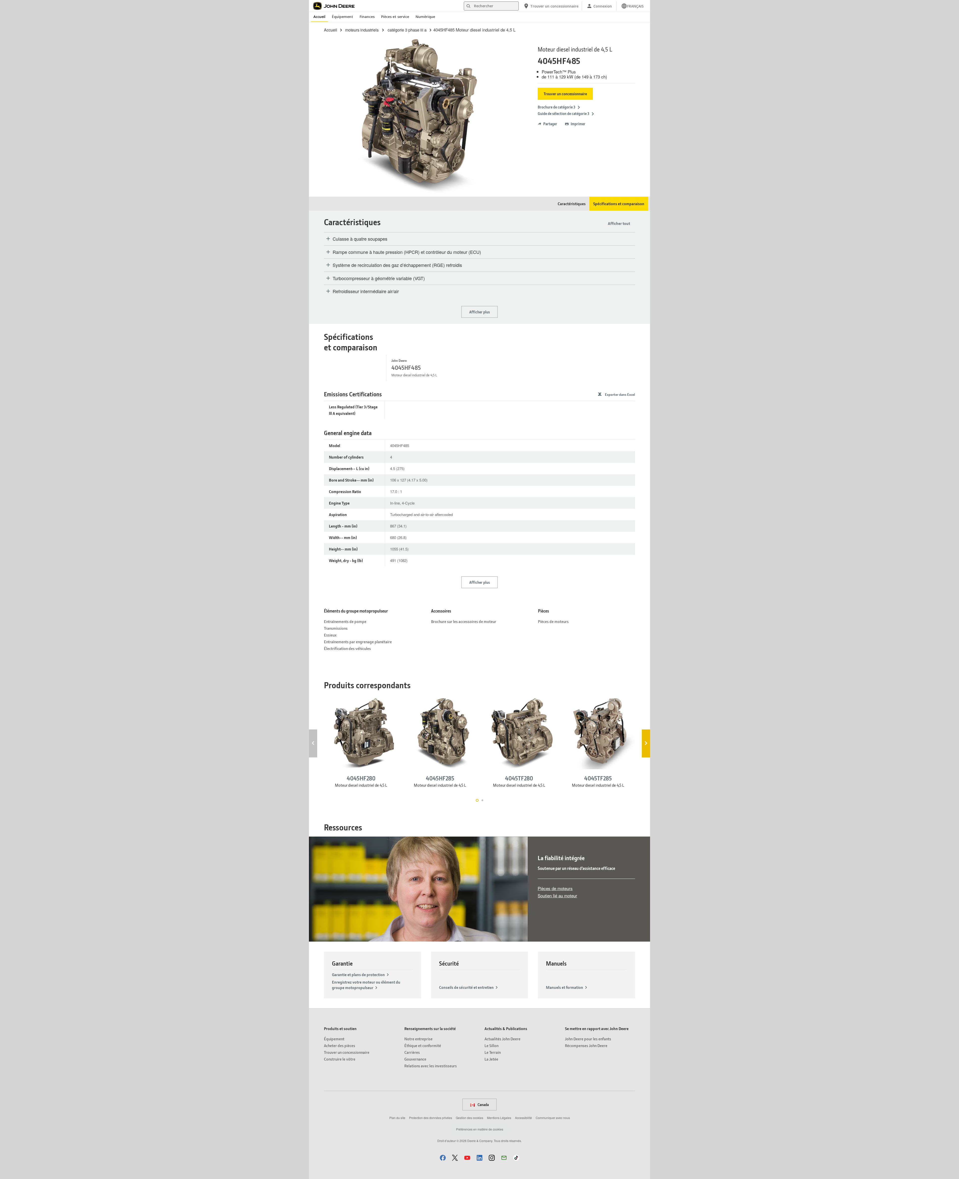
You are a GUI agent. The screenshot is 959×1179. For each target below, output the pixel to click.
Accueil (319, 16)
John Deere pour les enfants (588, 1038)
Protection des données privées (430, 1118)
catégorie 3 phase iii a (407, 30)
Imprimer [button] (578, 124)
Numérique (425, 16)
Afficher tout (619, 223)
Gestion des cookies (469, 1118)
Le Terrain (492, 1052)
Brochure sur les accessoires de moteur (463, 621)
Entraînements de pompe (345, 621)
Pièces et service (395, 16)
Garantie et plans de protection (358, 974)
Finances (367, 16)
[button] (443, 1157)
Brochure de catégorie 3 (556, 106)
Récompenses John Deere (586, 1045)
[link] (632, 5)
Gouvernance (415, 1059)
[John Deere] (336, 6)
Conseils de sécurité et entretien (466, 987)
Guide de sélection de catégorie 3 (563, 113)
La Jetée (491, 1059)
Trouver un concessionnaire (565, 93)
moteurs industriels (362, 30)
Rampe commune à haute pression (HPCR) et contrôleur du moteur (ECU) (407, 252)
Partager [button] (550, 124)
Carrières (412, 1052)
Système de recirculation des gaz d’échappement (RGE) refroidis (397, 265)
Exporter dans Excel (620, 394)
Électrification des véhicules (347, 648)
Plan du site (397, 1118)
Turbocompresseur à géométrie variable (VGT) (379, 278)
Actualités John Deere (502, 1038)
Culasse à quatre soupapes (360, 239)
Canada (483, 1104)
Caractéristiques (572, 203)
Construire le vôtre (339, 1059)
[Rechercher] (468, 6)
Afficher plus (479, 311)
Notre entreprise (418, 1038)
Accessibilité (523, 1118)
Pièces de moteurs (553, 621)
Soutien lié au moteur (557, 895)
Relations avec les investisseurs (430, 1065)
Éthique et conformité (422, 1045)
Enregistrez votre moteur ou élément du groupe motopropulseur (366, 984)
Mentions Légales (499, 1118)
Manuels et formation (564, 987)
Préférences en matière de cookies (479, 1129)
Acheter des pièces (339, 1045)
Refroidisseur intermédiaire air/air (366, 291)
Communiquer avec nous (553, 1118)
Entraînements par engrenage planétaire (358, 641)
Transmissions (336, 628)
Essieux (330, 634)
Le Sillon (491, 1045)
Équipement (342, 16)
